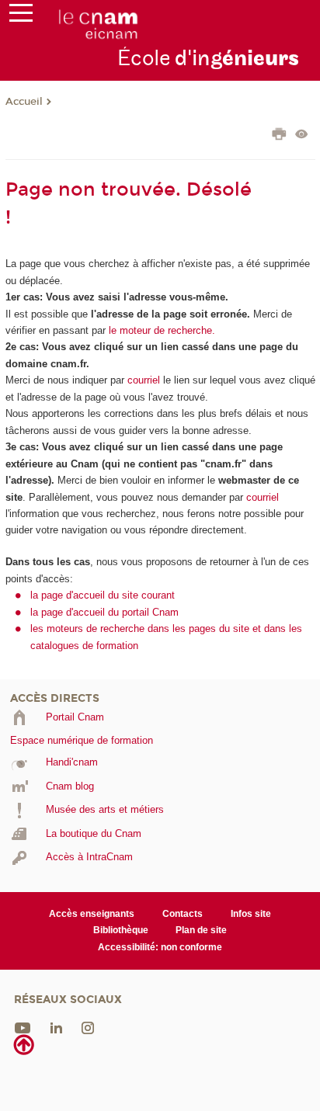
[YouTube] (22, 1027)
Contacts (182, 913)
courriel (143, 380)
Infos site (251, 913)
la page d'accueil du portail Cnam (104, 612)
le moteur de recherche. (160, 330)
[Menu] (21, 16)
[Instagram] (88, 1027)
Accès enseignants (91, 913)
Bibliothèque (120, 930)
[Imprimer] (279, 136)
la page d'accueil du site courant (102, 595)
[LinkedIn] (56, 1027)
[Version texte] (301, 135)
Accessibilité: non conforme (160, 947)
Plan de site (201, 930)
